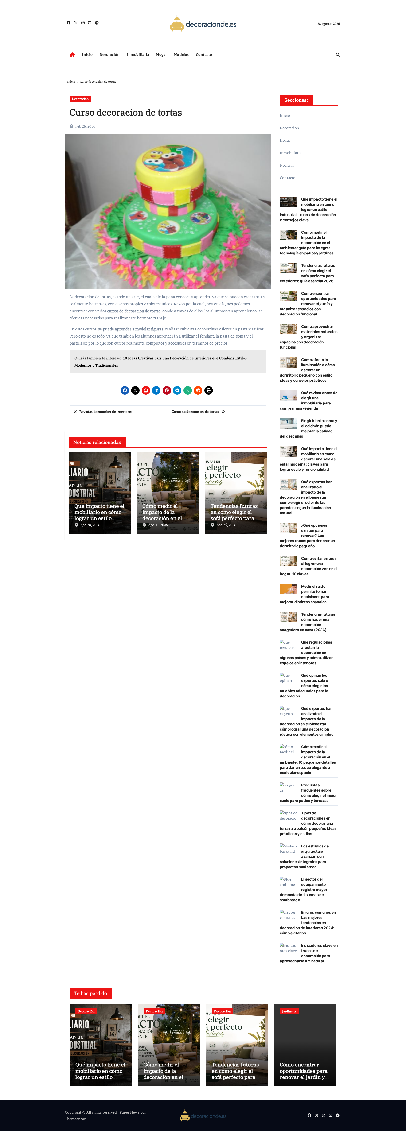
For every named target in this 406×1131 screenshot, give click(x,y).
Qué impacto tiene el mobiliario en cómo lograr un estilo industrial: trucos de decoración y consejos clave (308, 209)
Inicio (87, 54)
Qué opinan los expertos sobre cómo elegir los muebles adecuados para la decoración (304, 685)
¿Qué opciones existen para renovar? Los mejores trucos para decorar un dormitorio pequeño (307, 535)
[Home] (72, 54)
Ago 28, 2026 (90, 524)
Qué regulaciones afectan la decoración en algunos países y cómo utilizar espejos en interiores (306, 652)
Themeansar (75, 1118)
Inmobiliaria (138, 54)
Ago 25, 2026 (226, 524)
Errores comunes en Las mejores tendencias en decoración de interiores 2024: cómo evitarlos (308, 922)
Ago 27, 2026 (158, 524)
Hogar (161, 54)
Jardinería (289, 1011)
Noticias (181, 54)
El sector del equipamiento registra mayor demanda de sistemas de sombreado (303, 889)
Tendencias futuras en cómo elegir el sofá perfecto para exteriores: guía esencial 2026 (234, 518)
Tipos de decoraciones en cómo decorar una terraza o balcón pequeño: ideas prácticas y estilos (308, 823)
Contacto (204, 54)
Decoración (110, 54)
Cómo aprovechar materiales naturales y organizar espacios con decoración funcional (308, 337)
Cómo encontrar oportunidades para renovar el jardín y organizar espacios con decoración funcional (308, 303)
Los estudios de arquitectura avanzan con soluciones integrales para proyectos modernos (304, 856)
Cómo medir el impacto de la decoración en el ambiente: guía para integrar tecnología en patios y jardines (306, 242)
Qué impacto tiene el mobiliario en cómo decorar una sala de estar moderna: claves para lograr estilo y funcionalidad (308, 459)
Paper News (129, 1112)
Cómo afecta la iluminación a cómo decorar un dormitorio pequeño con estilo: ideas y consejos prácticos (307, 370)
